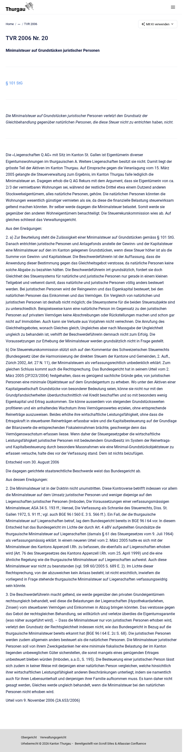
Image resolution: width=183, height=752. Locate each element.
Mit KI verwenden (157, 24)
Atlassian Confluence (131, 743)
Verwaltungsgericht (53, 737)
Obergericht (29, 737)
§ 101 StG (14, 83)
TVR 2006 (30, 24)
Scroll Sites (106, 743)
